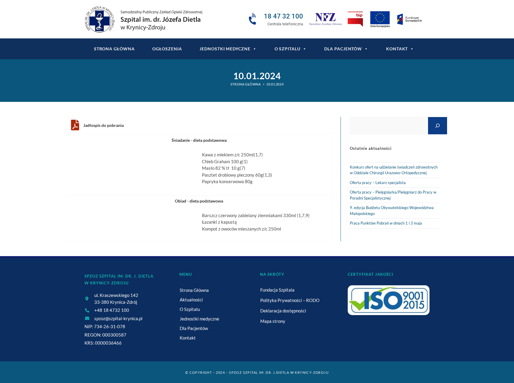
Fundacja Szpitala (277, 289)
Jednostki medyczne (225, 48)
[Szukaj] (437, 125)
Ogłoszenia (167, 48)
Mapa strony (272, 321)
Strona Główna (194, 290)
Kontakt (397, 48)
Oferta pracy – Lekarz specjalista (378, 182)
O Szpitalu (287, 48)
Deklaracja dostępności (283, 310)
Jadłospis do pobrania (103, 125)
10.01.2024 (274, 84)
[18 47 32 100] (253, 19)
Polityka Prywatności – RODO (289, 300)
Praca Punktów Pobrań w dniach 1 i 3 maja (386, 223)
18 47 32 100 (283, 16)
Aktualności (191, 299)
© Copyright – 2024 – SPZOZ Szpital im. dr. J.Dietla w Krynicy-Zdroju (257, 372)
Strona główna (114, 48)
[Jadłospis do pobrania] (75, 125)
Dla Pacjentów (343, 48)
